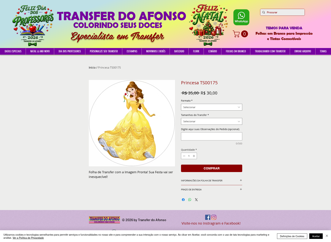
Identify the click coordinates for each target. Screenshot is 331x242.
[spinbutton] (189, 156)
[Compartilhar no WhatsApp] (190, 200)
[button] (241, 33)
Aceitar (316, 236)
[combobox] (211, 107)
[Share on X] (196, 200)
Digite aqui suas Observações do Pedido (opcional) (210, 129)
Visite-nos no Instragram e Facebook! (211, 223)
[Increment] (194, 156)
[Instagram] (213, 217)
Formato (187, 100)
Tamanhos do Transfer (195, 115)
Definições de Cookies (292, 236)
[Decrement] (184, 156)
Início (92, 67)
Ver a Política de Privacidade (28, 237)
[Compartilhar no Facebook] (183, 200)
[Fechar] (327, 236)
